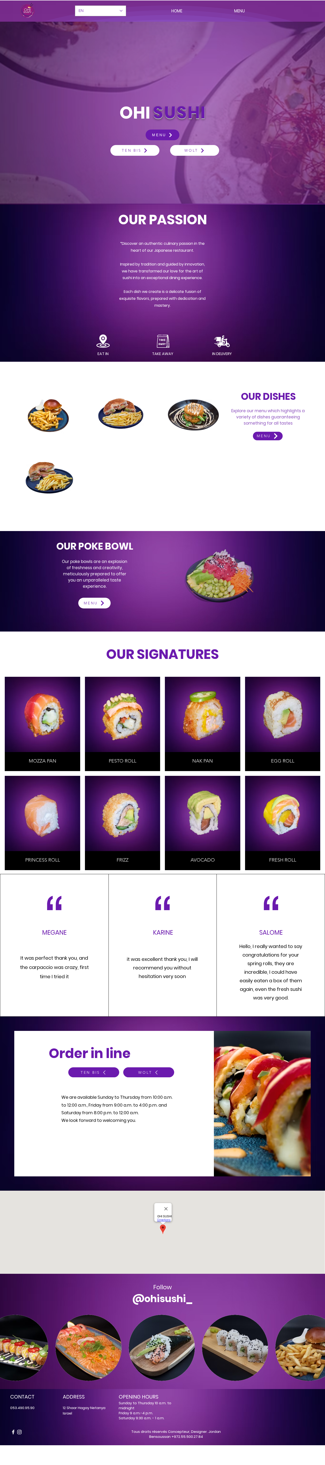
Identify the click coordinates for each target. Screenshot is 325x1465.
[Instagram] (19, 1432)
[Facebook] (13, 1432)
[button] (219, 576)
